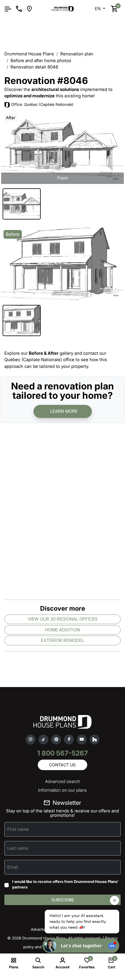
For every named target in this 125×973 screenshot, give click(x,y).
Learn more (64, 411)
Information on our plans (62, 790)
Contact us (62, 764)
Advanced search (62, 781)
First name (18, 829)
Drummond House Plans (29, 54)
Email (12, 867)
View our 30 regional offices (63, 619)
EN (98, 8)
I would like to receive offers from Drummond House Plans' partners (65, 884)
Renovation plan (76, 54)
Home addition (62, 630)
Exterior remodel (62, 640)
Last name (17, 848)
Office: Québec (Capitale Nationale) (42, 104)
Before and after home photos (40, 60)
